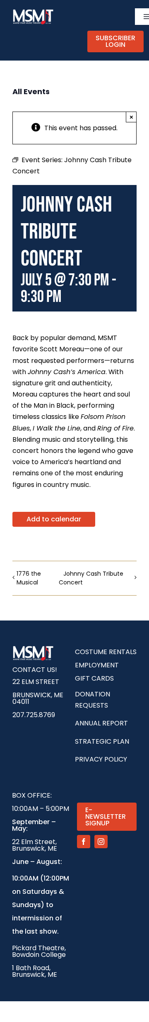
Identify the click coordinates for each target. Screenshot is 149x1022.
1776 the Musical (29, 577)
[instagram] (101, 841)
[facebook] (83, 841)
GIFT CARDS (94, 678)
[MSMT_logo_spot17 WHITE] (33, 11)
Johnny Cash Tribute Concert (91, 577)
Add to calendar (53, 519)
